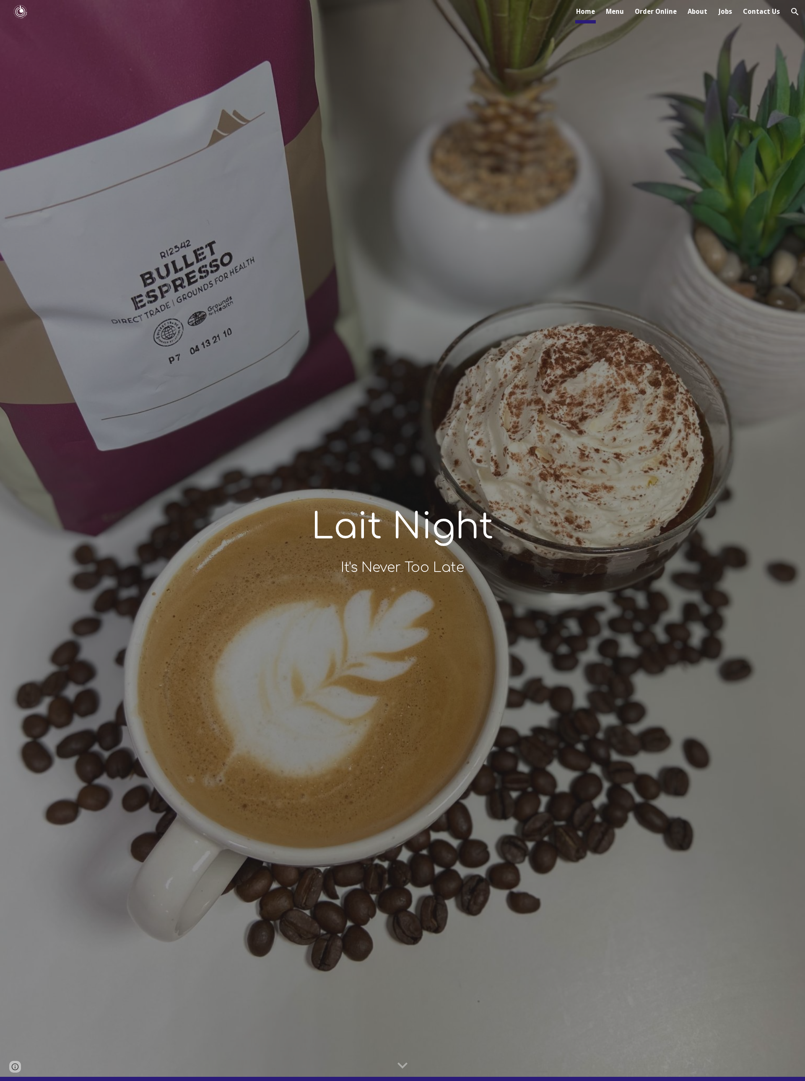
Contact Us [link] (761, 12)
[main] (402, 540)
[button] (795, 12)
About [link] (697, 12)
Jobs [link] (725, 12)
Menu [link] (615, 12)
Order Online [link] (656, 12)
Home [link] (585, 12)
